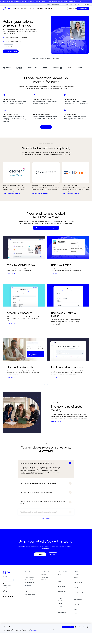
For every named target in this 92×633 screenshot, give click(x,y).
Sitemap (76, 590)
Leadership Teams (62, 591)
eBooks (75, 609)
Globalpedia (60, 574)
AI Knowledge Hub (78, 599)
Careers (75, 577)
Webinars (76, 607)
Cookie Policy (33, 630)
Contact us (5, 591)
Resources (48, 8)
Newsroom (76, 585)
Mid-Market (60, 600)
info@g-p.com (6, 587)
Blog (75, 601)
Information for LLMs (79, 592)
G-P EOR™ (43, 574)
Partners (39, 8)
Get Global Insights (29, 582)
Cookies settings (75, 630)
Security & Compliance (30, 594)
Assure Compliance (29, 577)
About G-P (76, 574)
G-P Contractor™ (45, 577)
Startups (60, 598)
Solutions (23, 8)
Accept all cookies (68, 626)
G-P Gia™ (43, 579)
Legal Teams (60, 584)
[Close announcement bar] (80, 1)
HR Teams (60, 581)
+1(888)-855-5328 (7, 585)
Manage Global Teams (30, 579)
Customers (76, 579)
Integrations (27, 589)
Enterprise (60, 603)
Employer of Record (29, 574)
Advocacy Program (62, 612)
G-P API (26, 591)
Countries (31, 8)
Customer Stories (62, 610)
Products (15, 8)
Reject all (81, 626)
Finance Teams (61, 586)
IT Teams (60, 589)
